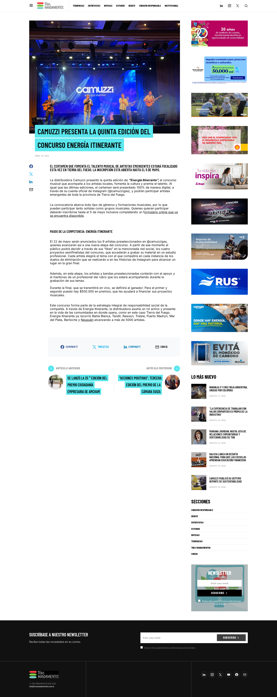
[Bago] (219, 176)
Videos (194, 553)
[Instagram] (229, 5)
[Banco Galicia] (219, 104)
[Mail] (245, 674)
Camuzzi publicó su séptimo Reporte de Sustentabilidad (225, 479)
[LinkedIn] (221, 5)
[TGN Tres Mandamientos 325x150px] (219, 246)
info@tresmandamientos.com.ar (41, 686)
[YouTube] (229, 674)
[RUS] (219, 281)
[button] (31, 5)
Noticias (41, 118)
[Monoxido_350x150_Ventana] (219, 353)
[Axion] (219, 211)
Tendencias (197, 541)
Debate (194, 516)
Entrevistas (197, 522)
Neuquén (87, 320)
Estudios (195, 528)
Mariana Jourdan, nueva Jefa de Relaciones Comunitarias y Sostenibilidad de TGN (227, 434)
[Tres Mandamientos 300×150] (219, 69)
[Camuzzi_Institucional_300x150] (219, 318)
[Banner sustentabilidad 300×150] (219, 140)
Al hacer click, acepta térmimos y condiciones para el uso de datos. (221, 602)
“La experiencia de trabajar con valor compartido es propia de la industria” (228, 411)
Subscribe (217, 593)
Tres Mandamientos (200, 547)
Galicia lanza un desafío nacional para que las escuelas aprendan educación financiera (227, 457)
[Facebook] (237, 674)
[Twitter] (238, 5)
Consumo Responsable (202, 509)
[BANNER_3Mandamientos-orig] (219, 33)
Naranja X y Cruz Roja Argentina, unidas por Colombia (228, 388)
